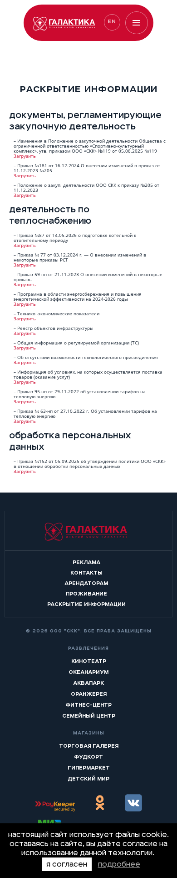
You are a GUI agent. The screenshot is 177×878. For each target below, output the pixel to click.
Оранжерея (89, 694)
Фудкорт (88, 757)
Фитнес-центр (88, 705)
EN (112, 21)
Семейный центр (88, 716)
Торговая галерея (88, 746)
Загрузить (25, 156)
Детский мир (88, 778)
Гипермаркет (89, 768)
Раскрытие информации (86, 604)
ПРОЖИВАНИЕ (86, 593)
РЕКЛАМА (86, 562)
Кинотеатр (88, 661)
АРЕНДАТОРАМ (86, 583)
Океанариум (88, 672)
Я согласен (66, 864)
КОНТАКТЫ (86, 573)
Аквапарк (88, 683)
